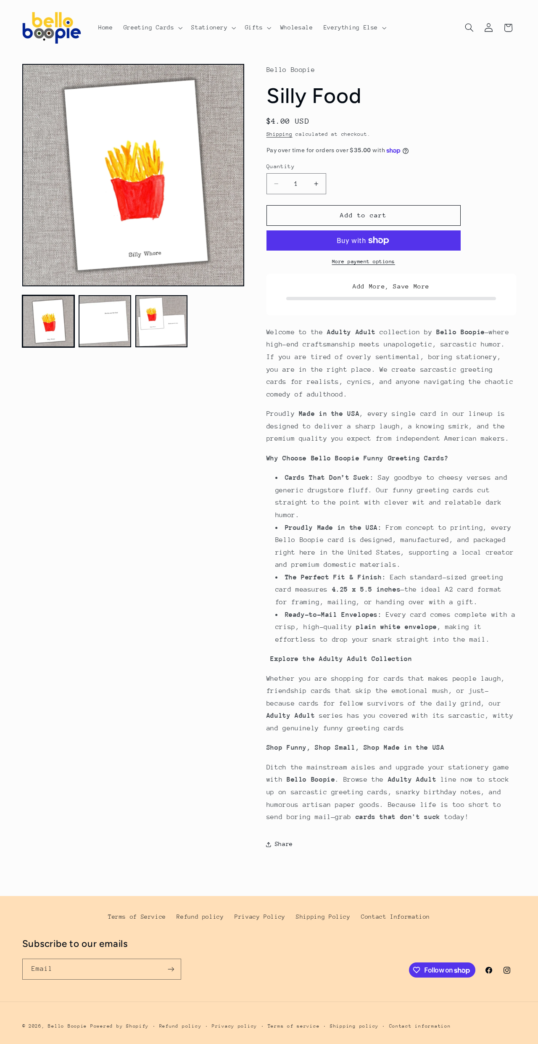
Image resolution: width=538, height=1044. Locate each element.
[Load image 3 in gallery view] (161, 321)
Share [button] (284, 843)
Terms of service (294, 1026)
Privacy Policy (260, 916)
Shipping (279, 134)
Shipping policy (354, 1026)
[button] (152, 28)
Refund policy (200, 916)
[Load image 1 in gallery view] (48, 321)
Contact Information (395, 916)
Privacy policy (234, 1026)
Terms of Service (137, 916)
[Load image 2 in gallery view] (105, 321)
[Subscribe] (170, 969)
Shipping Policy (323, 916)
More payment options (364, 261)
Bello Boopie (67, 1026)
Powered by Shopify (119, 1026)
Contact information (420, 1026)
